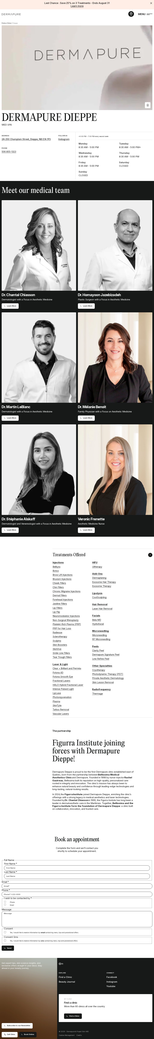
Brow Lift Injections (62, 574)
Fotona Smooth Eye (63, 676)
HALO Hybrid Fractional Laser (68, 685)
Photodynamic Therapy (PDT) (107, 674)
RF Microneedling (101, 639)
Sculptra (57, 640)
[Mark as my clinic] (148, 105)
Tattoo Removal (61, 709)
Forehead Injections (63, 599)
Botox (56, 570)
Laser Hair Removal (102, 608)
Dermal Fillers (60, 595)
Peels (95, 646)
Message (6, 909)
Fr (62, 964)
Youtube (110, 986)
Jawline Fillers (60, 603)
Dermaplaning (99, 577)
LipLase (57, 693)
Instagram (63, 139)
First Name (10, 863)
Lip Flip (56, 612)
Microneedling (100, 631)
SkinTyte (57, 705)
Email (5, 882)
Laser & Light (60, 664)
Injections (58, 562)
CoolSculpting (99, 597)
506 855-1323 (9, 151)
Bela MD (96, 620)
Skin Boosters (60, 644)
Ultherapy (97, 566)
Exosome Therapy (101, 586)
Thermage (97, 693)
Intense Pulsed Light (63, 689)
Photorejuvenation (62, 697)
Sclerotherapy (60, 636)
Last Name (10, 872)
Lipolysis (97, 593)
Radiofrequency (101, 689)
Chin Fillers (58, 587)
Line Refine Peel (100, 658)
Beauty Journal (67, 981)
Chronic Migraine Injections (66, 591)
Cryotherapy (98, 670)
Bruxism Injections (62, 579)
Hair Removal (99, 604)
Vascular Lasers (61, 713)
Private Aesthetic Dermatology (108, 678)
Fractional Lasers (61, 680)
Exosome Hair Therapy (104, 582)
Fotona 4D (58, 672)
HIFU (94, 562)
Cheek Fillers (59, 583)
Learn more (77, 6)
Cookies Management (67, 1035)
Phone (6, 890)
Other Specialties (102, 665)
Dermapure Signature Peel (105, 654)
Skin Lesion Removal (103, 682)
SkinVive (57, 649)
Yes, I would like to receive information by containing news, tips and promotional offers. (44, 933)
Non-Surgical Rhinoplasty (66, 620)
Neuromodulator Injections (66, 616)
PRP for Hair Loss (62, 628)
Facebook (111, 977)
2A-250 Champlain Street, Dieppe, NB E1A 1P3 (26, 139)
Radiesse (57, 632)
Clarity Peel (98, 650)
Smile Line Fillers (61, 653)
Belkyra (56, 566)
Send (9, 948)
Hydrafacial (98, 624)
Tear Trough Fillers (62, 657)
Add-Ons (97, 573)
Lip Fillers (57, 608)
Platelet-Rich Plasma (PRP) (67, 624)
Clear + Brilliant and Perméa (67, 668)
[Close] (151, 3)
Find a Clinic (6, 23)
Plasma (56, 701)
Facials (96, 615)
